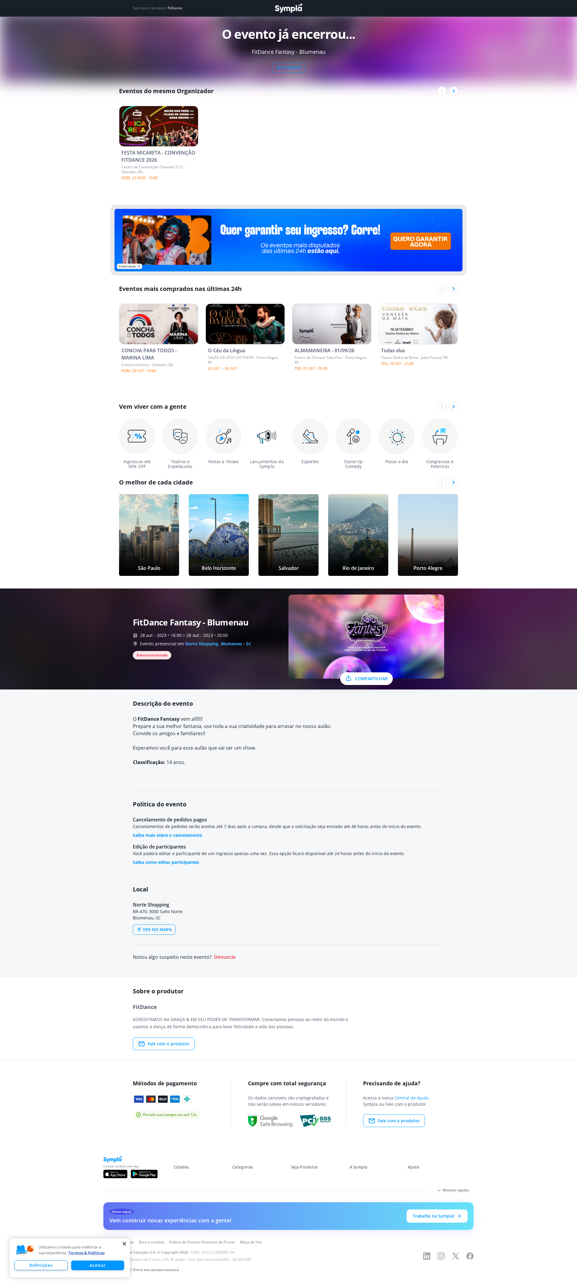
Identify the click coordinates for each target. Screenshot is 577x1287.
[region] (70, 1257)
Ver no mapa (157, 929)
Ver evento (288, 67)
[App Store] (115, 1174)
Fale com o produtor (169, 1044)
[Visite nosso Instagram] (441, 1256)
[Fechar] (124, 1243)
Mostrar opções (456, 1190)
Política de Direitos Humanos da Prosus (202, 1242)
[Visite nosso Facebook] (470, 1256)
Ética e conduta (151, 1242)
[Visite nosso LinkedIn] (426, 1256)
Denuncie (225, 957)
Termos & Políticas (87, 1252)
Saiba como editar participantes (166, 862)
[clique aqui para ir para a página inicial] (288, 8)
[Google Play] (144, 1174)
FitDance (175, 8)
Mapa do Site (251, 1242)
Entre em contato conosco (156, 1269)
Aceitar (97, 1265)
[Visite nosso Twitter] (455, 1256)
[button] (25, 1250)
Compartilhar (371, 678)
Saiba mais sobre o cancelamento (167, 835)
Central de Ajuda (412, 1098)
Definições (41, 1265)
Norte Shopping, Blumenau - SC (218, 644)
